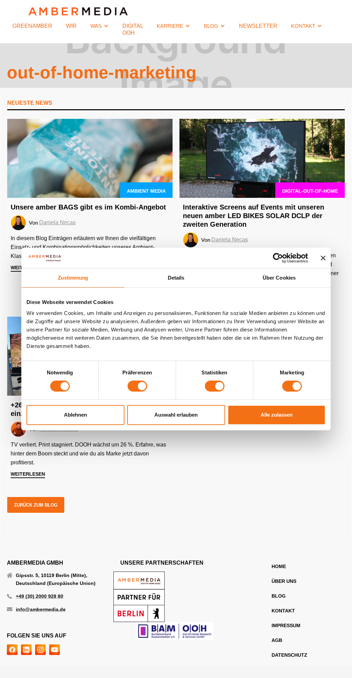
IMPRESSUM (286, 625)
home (279, 566)
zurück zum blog (35, 505)
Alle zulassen (277, 415)
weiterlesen (28, 474)
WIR (71, 26)
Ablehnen (75, 415)
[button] (100, 26)
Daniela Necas (57, 222)
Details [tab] (176, 278)
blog (279, 596)
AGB (277, 640)
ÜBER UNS (284, 581)
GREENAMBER (32, 26)
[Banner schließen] (323, 258)
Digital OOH (132, 29)
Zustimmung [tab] (73, 278)
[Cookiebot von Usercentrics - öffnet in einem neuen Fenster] (278, 258)
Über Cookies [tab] (279, 278)
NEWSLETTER (258, 26)
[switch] (137, 386)
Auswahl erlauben (176, 415)
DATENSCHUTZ (289, 655)
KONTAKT (283, 610)
